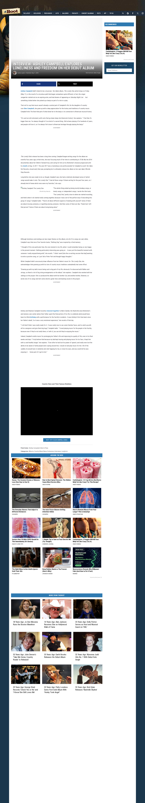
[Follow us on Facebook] (132, 13)
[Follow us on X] (137, 13)
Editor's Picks (44, 448)
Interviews (57, 451)
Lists (57, 13)
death (25, 166)
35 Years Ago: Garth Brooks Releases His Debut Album (55, 655)
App (105, 13)
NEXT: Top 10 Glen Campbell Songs (56, 440)
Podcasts (75, 13)
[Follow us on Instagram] (142, 13)
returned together (52, 311)
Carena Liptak (21, 73)
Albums (31, 451)
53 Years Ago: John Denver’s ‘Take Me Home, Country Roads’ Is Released (24, 657)
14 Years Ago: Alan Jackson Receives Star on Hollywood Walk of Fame (55, 624)
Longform (64, 451)
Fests (99, 13)
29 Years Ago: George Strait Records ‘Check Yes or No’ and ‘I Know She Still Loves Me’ (25, 689)
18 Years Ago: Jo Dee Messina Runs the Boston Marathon (25, 623)
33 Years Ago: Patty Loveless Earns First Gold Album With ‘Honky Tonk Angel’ (56, 689)
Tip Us (111, 13)
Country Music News (40, 451)
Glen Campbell (29, 108)
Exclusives (37, 13)
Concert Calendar (87, 13)
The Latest (26, 13)
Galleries (65, 13)
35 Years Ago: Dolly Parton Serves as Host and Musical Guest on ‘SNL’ (86, 624)
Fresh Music (48, 13)
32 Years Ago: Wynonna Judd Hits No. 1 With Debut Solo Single (87, 657)
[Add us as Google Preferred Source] (127, 13)
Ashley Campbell (26, 91)
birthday (33, 317)
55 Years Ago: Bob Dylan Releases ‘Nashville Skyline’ (86, 688)
